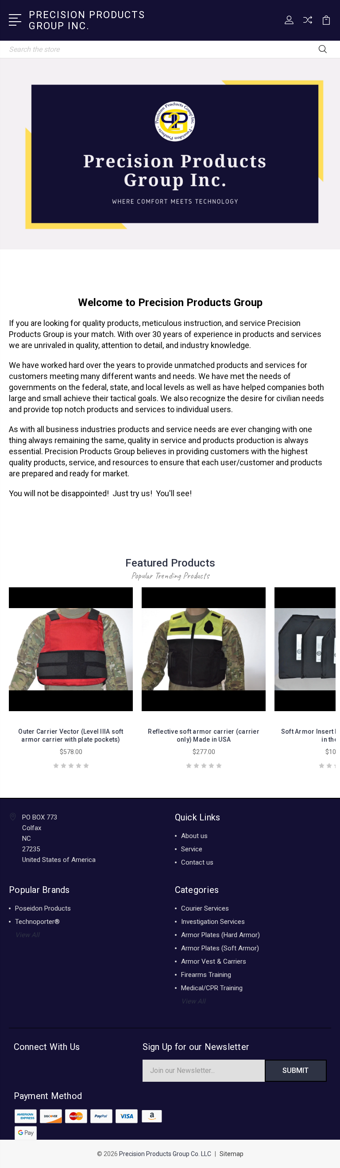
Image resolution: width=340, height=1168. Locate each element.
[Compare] (308, 25)
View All (27, 935)
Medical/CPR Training (212, 988)
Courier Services (205, 908)
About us (194, 836)
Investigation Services (213, 922)
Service (191, 849)
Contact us (197, 862)
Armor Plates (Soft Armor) (220, 948)
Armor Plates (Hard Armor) (220, 935)
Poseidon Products (43, 908)
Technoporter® (37, 922)
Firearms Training (206, 975)
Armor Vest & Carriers (213, 961)
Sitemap (231, 1153)
